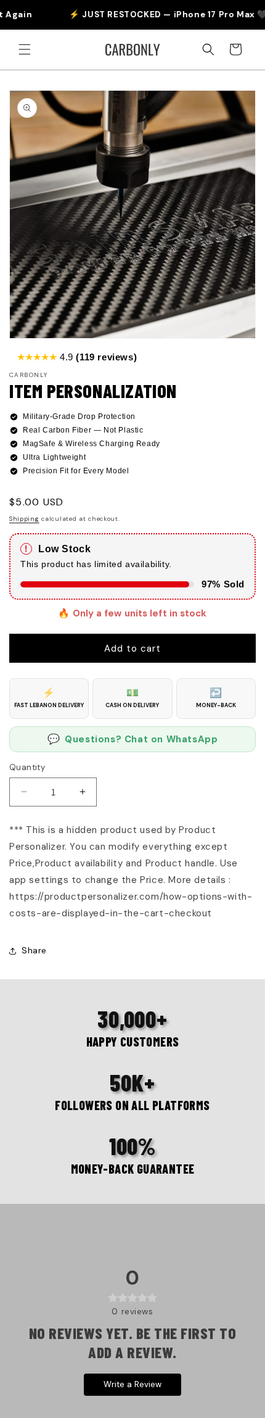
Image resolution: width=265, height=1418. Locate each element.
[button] (24, 49)
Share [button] (34, 950)
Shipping (24, 519)
